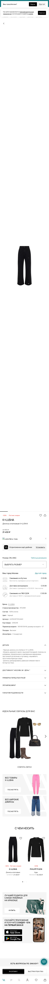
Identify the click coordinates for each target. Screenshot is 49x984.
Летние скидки (14, 515)
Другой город (40, 573)
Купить (24, 767)
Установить (40, 547)
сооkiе (30, 14)
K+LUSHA (11, 604)
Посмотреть (13, 790)
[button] (4, 511)
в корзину (13, 971)
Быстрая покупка (35, 971)
